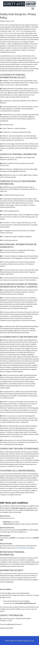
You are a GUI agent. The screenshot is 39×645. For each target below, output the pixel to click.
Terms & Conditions (28, 548)
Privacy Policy (16, 548)
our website (16, 522)
